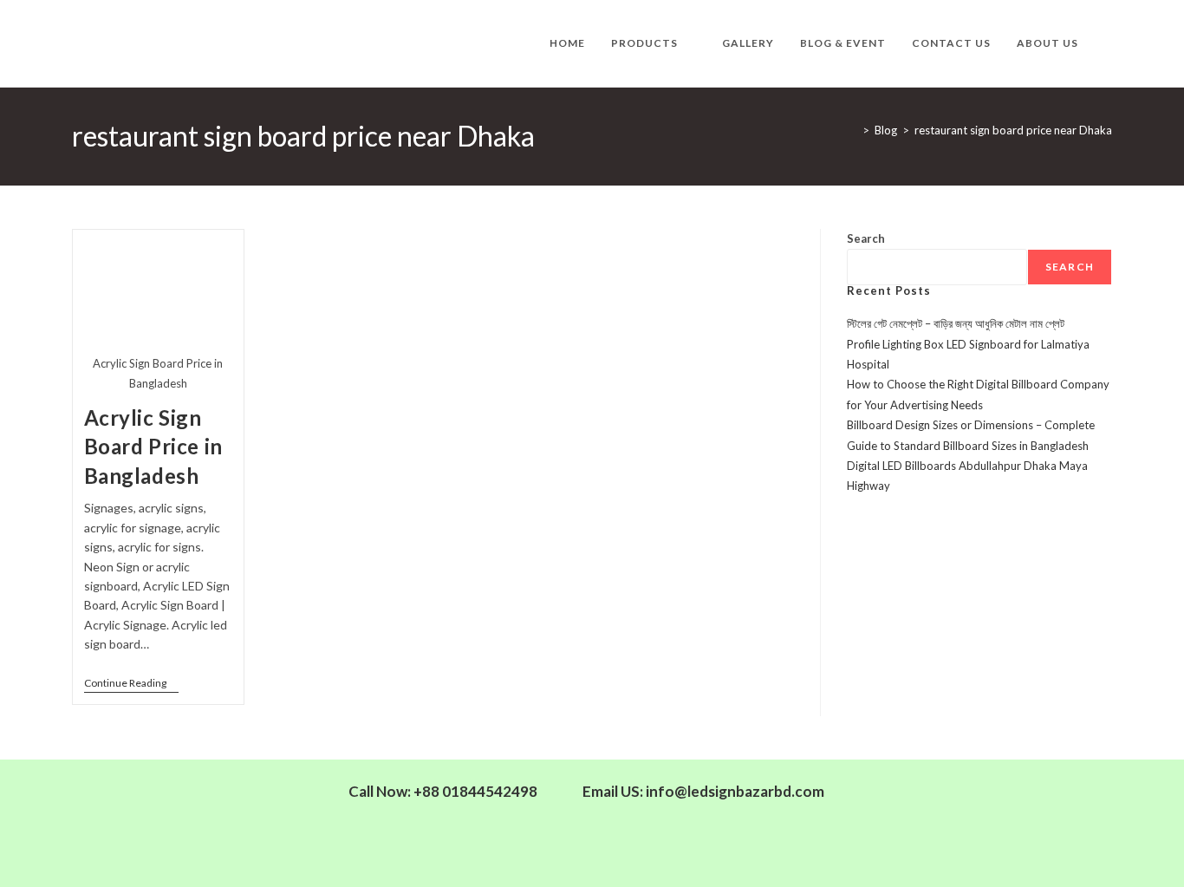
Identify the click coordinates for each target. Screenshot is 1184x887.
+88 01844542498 (475, 791)
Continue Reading (131, 683)
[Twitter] (997, 801)
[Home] (853, 130)
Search (866, 238)
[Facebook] (897, 801)
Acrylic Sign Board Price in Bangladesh (153, 446)
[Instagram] (1048, 801)
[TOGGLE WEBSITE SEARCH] (1108, 43)
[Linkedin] (947, 801)
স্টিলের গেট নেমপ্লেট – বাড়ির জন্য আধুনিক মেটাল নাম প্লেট (955, 323)
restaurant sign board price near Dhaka (1013, 130)
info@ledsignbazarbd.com (735, 791)
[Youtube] (997, 850)
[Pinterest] (947, 850)
